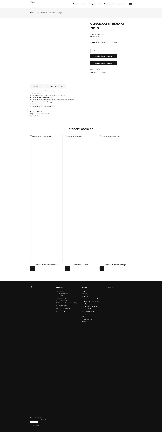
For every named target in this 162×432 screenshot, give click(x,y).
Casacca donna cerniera (81, 265)
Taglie (93, 42)
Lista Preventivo (87, 319)
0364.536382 (63, 306)
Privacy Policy (34, 422)
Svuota (116, 42)
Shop (37, 13)
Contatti (84, 321)
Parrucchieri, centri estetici (90, 301)
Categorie (85, 296)
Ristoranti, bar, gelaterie (89, 306)
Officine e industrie (88, 311)
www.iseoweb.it (35, 425)
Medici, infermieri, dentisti (90, 299)
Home (32, 13)
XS (38, 114)
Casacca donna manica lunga (115, 265)
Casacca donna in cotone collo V (46, 265)
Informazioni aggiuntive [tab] (55, 86)
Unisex (39, 116)
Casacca (44, 13)
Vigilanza (85, 314)
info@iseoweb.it (61, 312)
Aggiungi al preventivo (103, 56)
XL (44, 114)
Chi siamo (85, 294)
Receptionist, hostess (88, 309)
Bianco (39, 111)
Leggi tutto (46, 198)
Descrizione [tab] (37, 86)
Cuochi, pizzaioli (87, 304)
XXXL (49, 114)
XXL (46, 114)
